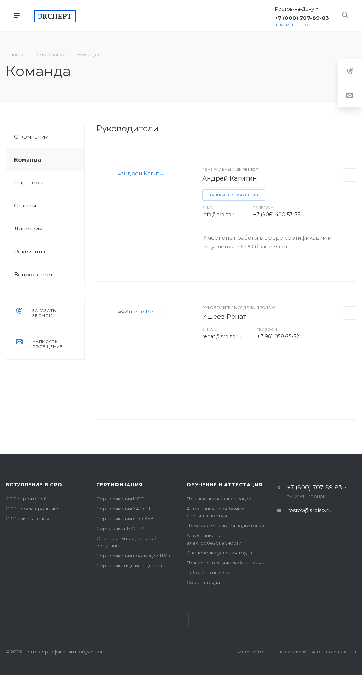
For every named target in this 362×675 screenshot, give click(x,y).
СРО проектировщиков (34, 508)
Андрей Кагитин (229, 178)
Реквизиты (29, 251)
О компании (31, 136)
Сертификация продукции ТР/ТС (134, 555)
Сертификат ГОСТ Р (120, 528)
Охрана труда (203, 582)
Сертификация (119, 484)
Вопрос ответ (33, 274)
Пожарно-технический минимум (226, 562)
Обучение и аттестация (225, 484)
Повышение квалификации (219, 498)
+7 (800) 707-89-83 (314, 488)
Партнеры (28, 182)
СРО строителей (26, 498)
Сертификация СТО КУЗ (124, 518)
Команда (27, 159)
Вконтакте (181, 619)
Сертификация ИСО (120, 498)
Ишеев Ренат (224, 317)
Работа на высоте (208, 572)
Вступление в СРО (34, 484)
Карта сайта (250, 652)
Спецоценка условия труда (219, 553)
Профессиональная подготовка (225, 525)
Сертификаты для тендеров (130, 565)
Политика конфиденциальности (317, 652)
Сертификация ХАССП (123, 508)
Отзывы (25, 205)
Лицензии (28, 228)
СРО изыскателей (27, 518)
